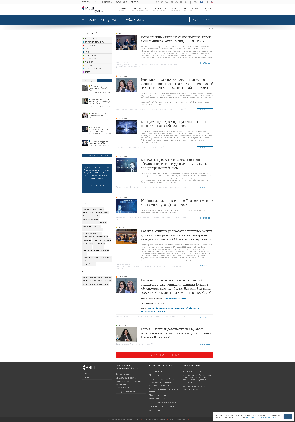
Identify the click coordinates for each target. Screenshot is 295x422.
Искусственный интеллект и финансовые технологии (161, 384)
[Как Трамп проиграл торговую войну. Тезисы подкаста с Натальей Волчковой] (126, 127)
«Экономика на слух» (175, 298)
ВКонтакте (167, 2)
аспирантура (105, 250)
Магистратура (96, 240)
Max (162, 2)
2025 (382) (93, 277)
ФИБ (98, 243)
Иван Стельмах (167, 64)
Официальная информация (127, 378)
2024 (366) (100, 277)
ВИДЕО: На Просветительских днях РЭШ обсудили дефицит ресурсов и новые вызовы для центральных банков (174, 164)
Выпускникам (122, 2)
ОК (288, 416)
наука (84, 254)
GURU (145, 109)
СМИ (96, 2)
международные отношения (91, 226)
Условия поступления (192, 371)
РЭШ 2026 (110, 419)
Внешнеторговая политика (173, 267)
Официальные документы (194, 386)
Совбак (106, 212)
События (85, 377)
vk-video (181, 2)
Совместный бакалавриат (90, 219)
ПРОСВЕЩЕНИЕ (123, 76)
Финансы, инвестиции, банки (161, 379)
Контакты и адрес (123, 374)
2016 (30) (99, 284)
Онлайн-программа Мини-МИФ (162, 403)
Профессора (107, 2)
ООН (132, 267)
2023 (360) (108, 277)
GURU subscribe (157, 2)
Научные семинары (123, 64)
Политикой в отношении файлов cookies (261, 417)
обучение (99, 212)
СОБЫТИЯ (121, 33)
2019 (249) (108, 280)
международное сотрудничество (93, 230)
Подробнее (205, 63)
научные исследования (132, 66)
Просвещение (173, 109)
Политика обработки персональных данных (127, 419)
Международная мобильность (92, 233)
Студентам (135, 2)
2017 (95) (92, 284)
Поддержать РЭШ (201, 20)
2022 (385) (85, 280)
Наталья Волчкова (155, 64)
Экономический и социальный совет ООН (148, 267)
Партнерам (86, 2)
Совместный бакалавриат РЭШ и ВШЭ (94, 223)
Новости (210, 28)
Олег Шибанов (176, 187)
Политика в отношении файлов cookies (154, 419)
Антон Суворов (87, 250)
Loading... (101, 247)
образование (87, 240)
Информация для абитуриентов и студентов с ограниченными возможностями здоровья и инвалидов (197, 378)
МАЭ (98, 216)
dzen (190, 2)
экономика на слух (154, 109)
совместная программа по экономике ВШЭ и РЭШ (97, 258)
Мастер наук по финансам (160, 395)
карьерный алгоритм (89, 264)
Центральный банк (137, 64)
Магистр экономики (89, 216)
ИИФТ (103, 243)
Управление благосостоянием (162, 406)
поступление (107, 240)
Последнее (90, 80)
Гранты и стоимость (191, 390)
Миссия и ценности (124, 388)
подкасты (165, 109)
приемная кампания (89, 243)
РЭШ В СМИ (122, 326)
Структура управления (125, 391)
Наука (146, 64)
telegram (171, 2)
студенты (96, 250)
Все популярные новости (97, 155)
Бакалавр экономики (158, 371)
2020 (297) (100, 280)
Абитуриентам (87, 236)
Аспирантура (154, 410)
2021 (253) (93, 280)
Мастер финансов (157, 399)
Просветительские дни (140, 187)
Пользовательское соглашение (178, 419)
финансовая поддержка (100, 236)
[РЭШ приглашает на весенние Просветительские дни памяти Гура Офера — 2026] (126, 206)
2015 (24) (106, 284)
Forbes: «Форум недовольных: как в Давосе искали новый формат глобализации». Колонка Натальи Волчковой (176, 333)
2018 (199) (85, 284)
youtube (176, 2)
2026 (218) (85, 277)
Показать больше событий (164, 355)
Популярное (105, 80)
